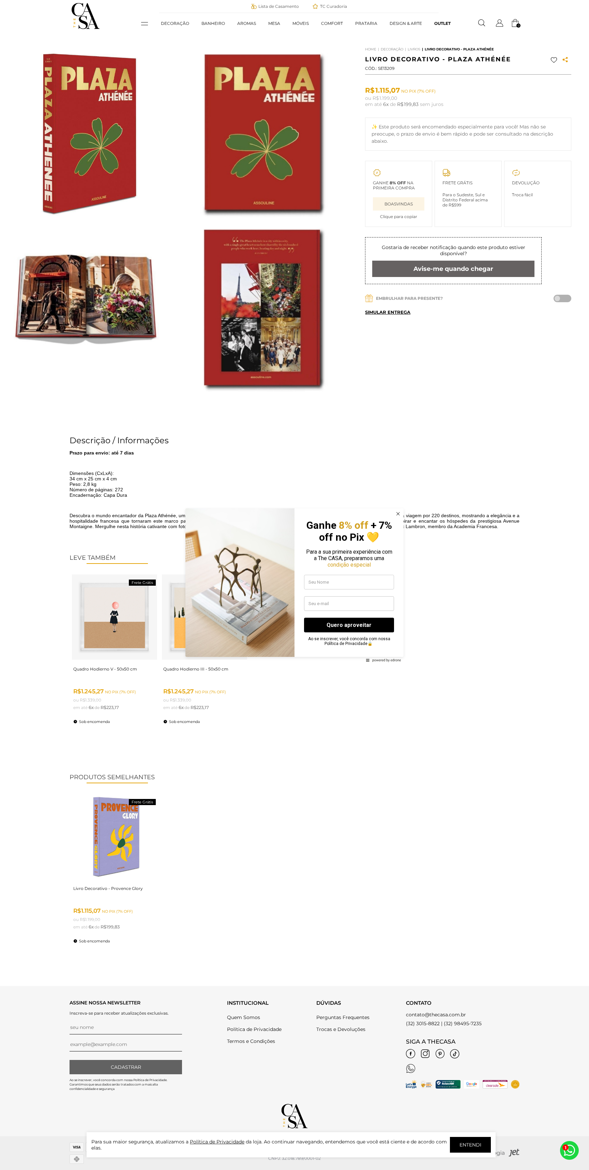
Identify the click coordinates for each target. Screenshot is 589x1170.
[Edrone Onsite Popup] (294, 585)
